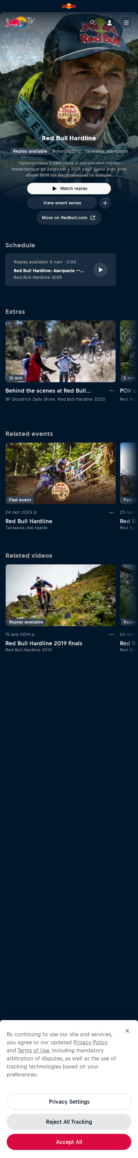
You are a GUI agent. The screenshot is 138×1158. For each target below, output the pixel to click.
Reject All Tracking (69, 1122)
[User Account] (109, 22)
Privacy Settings (69, 1102)
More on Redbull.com (64, 217)
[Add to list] (105, 203)
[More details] (112, 391)
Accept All (69, 1142)
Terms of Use (33, 1050)
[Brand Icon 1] (69, 6)
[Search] (92, 22)
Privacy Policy (90, 1042)
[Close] (127, 1031)
